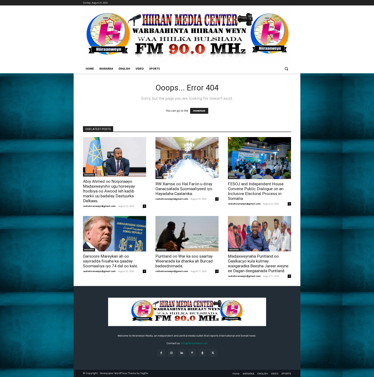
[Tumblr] (202, 353)
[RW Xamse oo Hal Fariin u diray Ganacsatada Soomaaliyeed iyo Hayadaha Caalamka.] (187, 158)
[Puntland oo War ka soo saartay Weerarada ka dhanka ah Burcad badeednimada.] (187, 233)
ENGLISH (233, 177)
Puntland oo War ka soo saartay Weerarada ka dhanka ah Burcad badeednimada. (184, 261)
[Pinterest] (192, 353)
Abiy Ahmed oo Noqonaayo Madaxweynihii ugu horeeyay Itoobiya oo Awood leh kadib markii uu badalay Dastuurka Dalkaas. (109, 191)
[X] (213, 353)
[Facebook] (161, 353)
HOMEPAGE (199, 110)
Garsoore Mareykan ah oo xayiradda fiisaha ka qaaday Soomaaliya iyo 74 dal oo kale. (110, 261)
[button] (286, 68)
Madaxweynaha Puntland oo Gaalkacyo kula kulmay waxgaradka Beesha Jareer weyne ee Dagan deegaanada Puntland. (258, 263)
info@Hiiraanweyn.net (194, 343)
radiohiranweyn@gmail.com (99, 206)
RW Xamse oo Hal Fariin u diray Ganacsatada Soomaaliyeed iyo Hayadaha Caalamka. (183, 189)
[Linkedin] (182, 353)
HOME (159, 177)
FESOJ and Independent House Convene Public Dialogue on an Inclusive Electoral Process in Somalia (256, 191)
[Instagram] (171, 353)
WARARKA (89, 174)
